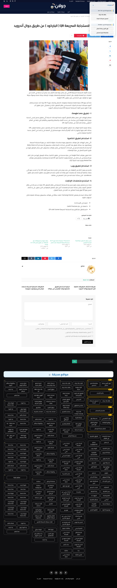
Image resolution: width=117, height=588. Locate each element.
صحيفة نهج (106, 463)
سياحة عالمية (61, 12)
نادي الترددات (106, 481)
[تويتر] (110, 51)
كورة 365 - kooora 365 (23, 436)
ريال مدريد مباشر (51, 430)
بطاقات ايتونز (66, 528)
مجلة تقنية (78, 417)
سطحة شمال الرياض (51, 492)
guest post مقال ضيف (38, 384)
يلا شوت (50, 419)
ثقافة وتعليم (66, 424)
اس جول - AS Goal (10, 436)
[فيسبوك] (110, 46)
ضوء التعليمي (106, 418)
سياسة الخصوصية (80, 1)
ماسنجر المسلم (100, 410)
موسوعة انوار (106, 510)
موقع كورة (16, 477)
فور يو (66, 510)
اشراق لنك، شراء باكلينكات (78, 394)
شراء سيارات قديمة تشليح (44, 522)
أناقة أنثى (94, 467)
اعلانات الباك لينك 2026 (66, 406)
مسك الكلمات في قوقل (106, 437)
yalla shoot (38, 419)
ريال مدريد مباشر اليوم (23, 384)
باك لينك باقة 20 (38, 390)
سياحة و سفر (50, 12)
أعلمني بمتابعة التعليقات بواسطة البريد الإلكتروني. (78, 332)
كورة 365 (51, 529)
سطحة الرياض (51, 481)
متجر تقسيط (66, 474)
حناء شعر (66, 544)
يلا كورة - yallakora (10, 430)
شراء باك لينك (78, 383)
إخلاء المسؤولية (91, 1)
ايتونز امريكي (66, 455)
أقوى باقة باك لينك (38, 396)
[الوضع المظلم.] (7, 1)
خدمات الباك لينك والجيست (51, 384)
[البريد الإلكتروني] (110, 65)
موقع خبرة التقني (106, 468)
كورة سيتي (38, 529)
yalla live (16, 395)
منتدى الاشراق (78, 405)
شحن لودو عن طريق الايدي (66, 523)
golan (83, 266)
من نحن (110, 1)
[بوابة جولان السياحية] (58, 6)
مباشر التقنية (94, 499)
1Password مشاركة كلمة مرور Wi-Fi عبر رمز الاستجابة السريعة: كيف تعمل (60, 242)
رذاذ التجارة (94, 491)
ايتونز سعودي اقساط (78, 462)
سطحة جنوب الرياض (51, 498)
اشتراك (6, 6)
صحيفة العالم (72, 436)
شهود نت (94, 495)
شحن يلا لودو (79, 522)
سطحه (38, 481)
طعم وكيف (106, 495)
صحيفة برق (93, 418)
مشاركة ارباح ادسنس (94, 384)
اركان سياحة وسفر (100, 428)
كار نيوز (94, 463)
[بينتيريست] (110, 60)
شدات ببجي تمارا (66, 444)
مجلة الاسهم (106, 452)
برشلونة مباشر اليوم (10, 384)
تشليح (51, 504)
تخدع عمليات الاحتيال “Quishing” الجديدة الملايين (83, 242)
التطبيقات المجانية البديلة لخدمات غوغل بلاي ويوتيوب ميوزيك (32, 288)
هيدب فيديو (94, 487)
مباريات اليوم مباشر (51, 424)
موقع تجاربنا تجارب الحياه (38, 402)
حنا (79, 550)
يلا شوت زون (23, 527)
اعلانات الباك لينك (66, 394)
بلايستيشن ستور (78, 533)
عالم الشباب (100, 393)
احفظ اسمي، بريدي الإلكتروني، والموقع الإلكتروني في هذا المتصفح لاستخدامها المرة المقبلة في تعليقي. (63, 328)
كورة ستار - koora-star (10, 404)
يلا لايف (44, 540)
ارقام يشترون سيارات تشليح (51, 517)
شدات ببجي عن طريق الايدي (66, 493)
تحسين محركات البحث (94, 402)
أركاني (106, 499)
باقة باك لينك (106, 401)
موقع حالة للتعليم (79, 425)
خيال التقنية (106, 448)
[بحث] (4, 1)
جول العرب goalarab (51, 534)
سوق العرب (50, 389)
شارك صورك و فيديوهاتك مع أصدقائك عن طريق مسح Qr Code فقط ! (39, 243)
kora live (10, 445)
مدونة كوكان (94, 458)
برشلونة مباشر (38, 423)
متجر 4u (78, 492)
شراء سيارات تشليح (50, 511)
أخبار (69, 12)
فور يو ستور (66, 486)
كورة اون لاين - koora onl (23, 430)
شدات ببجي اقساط (78, 444)
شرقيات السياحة (93, 505)
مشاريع (38, 407)
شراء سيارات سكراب (38, 505)
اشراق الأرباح (94, 510)
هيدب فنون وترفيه (66, 431)
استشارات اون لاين (94, 482)
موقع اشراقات (106, 422)
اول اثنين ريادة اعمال (106, 384)
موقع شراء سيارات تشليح (38, 511)
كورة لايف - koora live (23, 502)
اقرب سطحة (38, 497)
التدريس (78, 399)
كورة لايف (23, 449)
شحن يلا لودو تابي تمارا (66, 499)
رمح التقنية (106, 491)
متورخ (106, 473)
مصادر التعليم (66, 411)
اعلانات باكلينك (38, 411)
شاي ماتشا (78, 555)
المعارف (106, 487)
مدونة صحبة (106, 504)
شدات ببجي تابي (66, 450)
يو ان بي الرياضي (66, 418)
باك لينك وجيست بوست (78, 412)
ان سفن (106, 442)
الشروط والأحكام (102, 1)
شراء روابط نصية (78, 388)
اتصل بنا (71, 1)
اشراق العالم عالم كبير (66, 400)
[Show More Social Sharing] (72, 35)
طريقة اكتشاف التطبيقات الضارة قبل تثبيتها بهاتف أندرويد (85, 288)
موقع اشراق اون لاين (94, 423)
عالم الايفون (106, 458)
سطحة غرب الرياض (38, 492)
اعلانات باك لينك (51, 411)
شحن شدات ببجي (78, 517)
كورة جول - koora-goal (23, 410)
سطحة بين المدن (51, 486)
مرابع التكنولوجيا (93, 443)
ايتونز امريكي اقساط (66, 505)
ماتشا (66, 550)
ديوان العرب (50, 407)
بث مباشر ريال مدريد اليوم (38, 534)
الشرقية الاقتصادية (94, 453)
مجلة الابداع (93, 477)
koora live (11, 415)
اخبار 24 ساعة (79, 430)
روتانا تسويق (106, 477)
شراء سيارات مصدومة (38, 517)
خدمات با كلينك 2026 (50, 402)
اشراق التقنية (94, 436)
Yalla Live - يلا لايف (11, 424)
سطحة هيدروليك (38, 486)
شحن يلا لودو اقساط (66, 462)
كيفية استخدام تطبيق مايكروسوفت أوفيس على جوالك (59, 288)
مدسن (94, 473)
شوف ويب (94, 448)
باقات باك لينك (66, 387)
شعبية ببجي (78, 528)
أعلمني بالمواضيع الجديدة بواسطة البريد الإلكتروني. (78, 336)
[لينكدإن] (110, 56)
